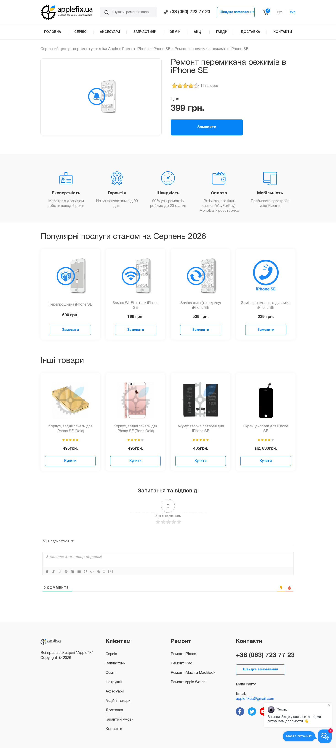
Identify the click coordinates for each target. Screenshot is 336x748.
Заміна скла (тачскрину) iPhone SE (200, 305)
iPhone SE (162, 49)
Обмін (110, 672)
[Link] (98, 571)
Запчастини (115, 663)
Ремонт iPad (181, 663)
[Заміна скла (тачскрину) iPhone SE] (200, 276)
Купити (70, 461)
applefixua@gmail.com (255, 698)
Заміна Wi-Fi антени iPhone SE (135, 305)
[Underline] (60, 571)
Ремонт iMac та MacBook (193, 672)
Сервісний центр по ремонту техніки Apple (79, 49)
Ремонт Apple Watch (188, 682)
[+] (110, 571)
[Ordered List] (72, 571)
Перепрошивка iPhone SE (70, 304)
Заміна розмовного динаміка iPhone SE (266, 305)
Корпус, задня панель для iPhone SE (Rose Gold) (135, 429)
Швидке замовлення (236, 12)
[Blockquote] (85, 571)
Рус (280, 12)
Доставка (114, 710)
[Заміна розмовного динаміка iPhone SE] (266, 276)
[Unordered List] (79, 571)
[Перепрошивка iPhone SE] (70, 276)
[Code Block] (92, 571)
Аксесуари (115, 691)
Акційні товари (118, 701)
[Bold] (47, 571)
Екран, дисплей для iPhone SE (265, 429)
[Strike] (66, 571)
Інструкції (114, 682)
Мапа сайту (246, 684)
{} (104, 571)
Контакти (114, 729)
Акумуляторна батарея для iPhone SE (201, 429)
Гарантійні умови (119, 719)
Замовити (206, 127)
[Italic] (53, 571)
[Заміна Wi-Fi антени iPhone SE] (135, 276)
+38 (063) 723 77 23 (189, 12)
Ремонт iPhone (135, 49)
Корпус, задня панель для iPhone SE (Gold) (70, 429)
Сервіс (111, 654)
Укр (293, 12)
